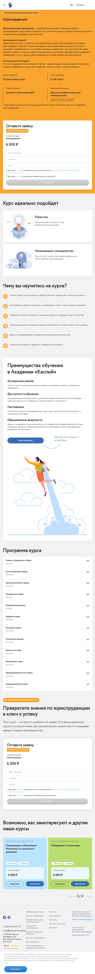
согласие (18, 170)
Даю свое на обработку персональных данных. (42, 171)
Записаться (35, 884)
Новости (52, 912)
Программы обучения (35, 912)
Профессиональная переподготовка (34, 921)
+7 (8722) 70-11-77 (12, 926)
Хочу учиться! (26, 440)
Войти (81, 5)
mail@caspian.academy (14, 930)
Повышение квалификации (32, 927)
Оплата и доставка (57, 924)
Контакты (53, 920)
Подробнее (15, 884)
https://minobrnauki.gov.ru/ (82, 919)
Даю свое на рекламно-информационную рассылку (31, 176)
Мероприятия (54, 916)
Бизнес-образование (35, 916)
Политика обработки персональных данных (35, 947)
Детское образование (35, 938)
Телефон (11, 159)
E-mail (10, 166)
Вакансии (53, 928)
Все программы (32, 942)
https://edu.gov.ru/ (79, 935)
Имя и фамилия (14, 153)
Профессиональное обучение (34, 933)
